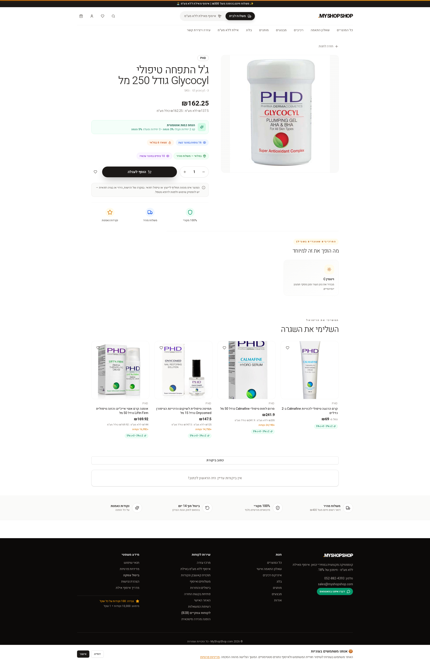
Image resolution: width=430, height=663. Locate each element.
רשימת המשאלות (199, 606)
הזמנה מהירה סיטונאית (196, 619)
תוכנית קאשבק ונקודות (196, 575)
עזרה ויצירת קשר (199, 30)
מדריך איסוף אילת (127, 587)
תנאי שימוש (131, 562)
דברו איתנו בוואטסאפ (332, 591)
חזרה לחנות (326, 46)
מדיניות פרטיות (129, 569)
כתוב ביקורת (215, 460)
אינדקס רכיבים (272, 575)
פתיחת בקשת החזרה (197, 594)
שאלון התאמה (320, 30)
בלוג (249, 30)
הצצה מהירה (307, 345)
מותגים (264, 30)
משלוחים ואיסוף (200, 581)
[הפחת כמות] (204, 172)
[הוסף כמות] (185, 172)
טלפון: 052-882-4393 (338, 578)
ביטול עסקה (131, 575)
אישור (83, 654)
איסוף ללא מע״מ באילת (196, 569)
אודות (278, 600)
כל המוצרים (345, 30)
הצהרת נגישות (130, 581)
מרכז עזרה (204, 562)
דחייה (97, 654)
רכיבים (298, 30)
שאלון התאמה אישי (269, 569)
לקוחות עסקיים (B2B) (196, 613)
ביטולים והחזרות (200, 587)
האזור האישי (202, 600)
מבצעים (281, 30)
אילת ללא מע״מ (228, 30)
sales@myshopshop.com (335, 584)
